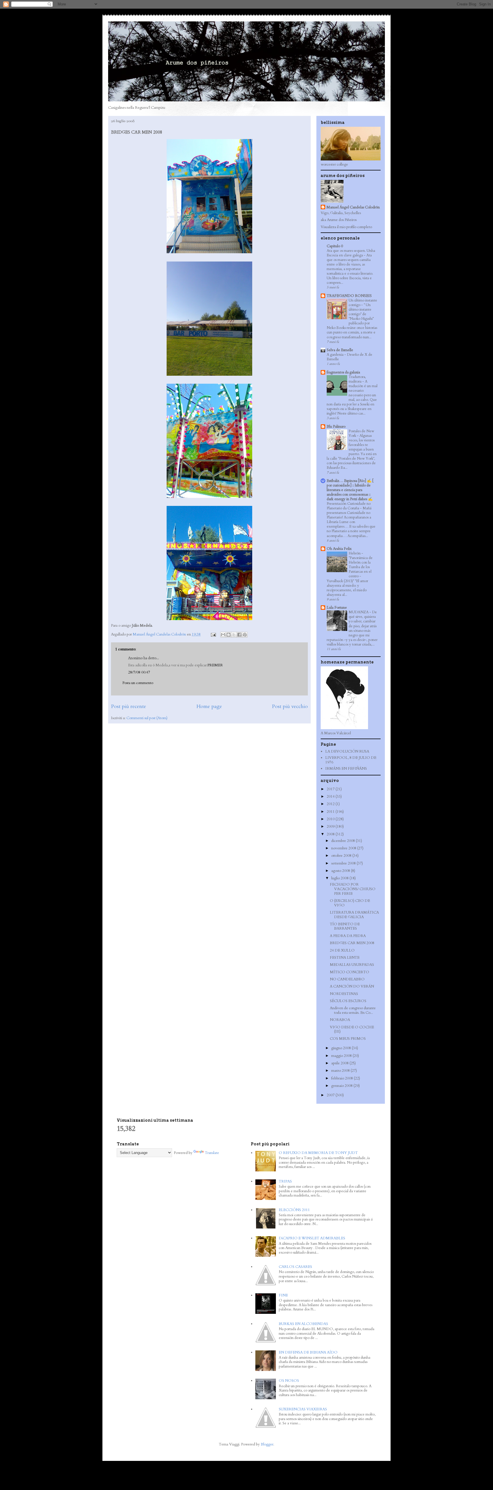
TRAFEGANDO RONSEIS (349, 295)
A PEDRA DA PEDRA (348, 935)
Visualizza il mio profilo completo (346, 227)
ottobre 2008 (341, 855)
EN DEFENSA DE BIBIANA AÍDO (308, 1352)
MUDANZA (359, 612)
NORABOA (340, 1019)
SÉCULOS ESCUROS (348, 1001)
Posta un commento (137, 682)
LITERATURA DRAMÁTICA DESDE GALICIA (354, 915)
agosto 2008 (341, 870)
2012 (331, 804)
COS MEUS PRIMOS (348, 1038)
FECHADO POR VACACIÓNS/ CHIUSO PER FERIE (352, 889)
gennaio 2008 (342, 1085)
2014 (331, 796)
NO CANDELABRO (347, 979)
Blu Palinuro (336, 426)
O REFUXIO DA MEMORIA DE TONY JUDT (318, 1152)
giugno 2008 (341, 1048)
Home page (209, 706)
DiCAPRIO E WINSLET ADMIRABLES (312, 1238)
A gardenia (335, 354)
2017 (331, 789)
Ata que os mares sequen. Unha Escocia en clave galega (351, 253)
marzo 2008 (341, 1070)
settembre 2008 (344, 863)
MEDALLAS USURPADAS (352, 964)
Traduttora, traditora (357, 379)
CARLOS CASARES (295, 1266)
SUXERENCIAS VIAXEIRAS (303, 1409)
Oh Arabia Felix (339, 548)
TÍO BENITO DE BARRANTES (345, 926)
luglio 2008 (340, 878)
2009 (331, 826)
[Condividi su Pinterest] (245, 635)
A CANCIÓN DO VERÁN (352, 986)
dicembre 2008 (343, 840)
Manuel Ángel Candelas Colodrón (353, 207)
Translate (212, 1152)
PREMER (215, 665)
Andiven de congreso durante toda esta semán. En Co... (353, 1010)
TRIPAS (285, 1181)
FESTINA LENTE (344, 957)
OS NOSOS (289, 1380)
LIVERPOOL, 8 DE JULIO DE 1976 (350, 760)
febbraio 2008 (342, 1078)
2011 (331, 811)
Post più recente (128, 706)
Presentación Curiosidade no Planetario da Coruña (349, 505)
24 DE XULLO (342, 950)
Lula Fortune (337, 607)
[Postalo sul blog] (228, 635)
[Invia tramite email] (223, 635)
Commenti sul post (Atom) (146, 718)
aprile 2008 (340, 1063)
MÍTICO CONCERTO (349, 972)
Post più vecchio (290, 706)
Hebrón (355, 553)
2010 (331, 819)
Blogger (267, 1444)
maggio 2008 (342, 1055)
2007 (331, 1095)
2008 (331, 834)
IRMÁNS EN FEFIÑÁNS (346, 768)
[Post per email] (213, 634)
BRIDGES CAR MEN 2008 (352, 943)
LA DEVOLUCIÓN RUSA (347, 751)
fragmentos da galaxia (343, 372)
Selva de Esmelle (340, 350)
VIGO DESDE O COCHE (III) (352, 1029)
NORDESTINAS (344, 993)
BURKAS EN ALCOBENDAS (303, 1323)
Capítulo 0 (335, 246)
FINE (283, 1295)
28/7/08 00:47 (139, 672)
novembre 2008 (344, 848)
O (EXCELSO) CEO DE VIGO (350, 903)
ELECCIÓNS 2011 (294, 1209)
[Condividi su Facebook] (239, 635)
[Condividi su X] (234, 635)
